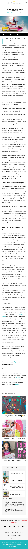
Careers (19, 535)
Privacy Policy (17, 544)
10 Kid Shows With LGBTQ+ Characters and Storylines (14, 506)
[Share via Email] (17, 34)
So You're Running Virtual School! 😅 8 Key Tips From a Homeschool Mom (14, 416)
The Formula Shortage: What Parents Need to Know (14, 511)
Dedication (13, 535)
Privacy (21, 532)
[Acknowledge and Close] (25, 544)
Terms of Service (12, 546)
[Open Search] (26, 2)
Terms (8, 535)
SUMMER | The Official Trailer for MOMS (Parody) (13, 503)
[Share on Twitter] (10, 34)
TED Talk (18, 377)
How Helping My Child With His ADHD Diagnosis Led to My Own (13, 508)
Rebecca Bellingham (11, 12)
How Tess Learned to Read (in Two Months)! (14, 504)
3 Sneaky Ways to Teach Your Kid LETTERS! (14, 460)
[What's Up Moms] (14, 3)
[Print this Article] (24, 34)
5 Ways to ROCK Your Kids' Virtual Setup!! (14, 438)
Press (12, 532)
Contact (16, 532)
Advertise (7, 532)
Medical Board (14, 538)
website (17, 384)
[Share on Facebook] (3, 34)
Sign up (16, 362)
